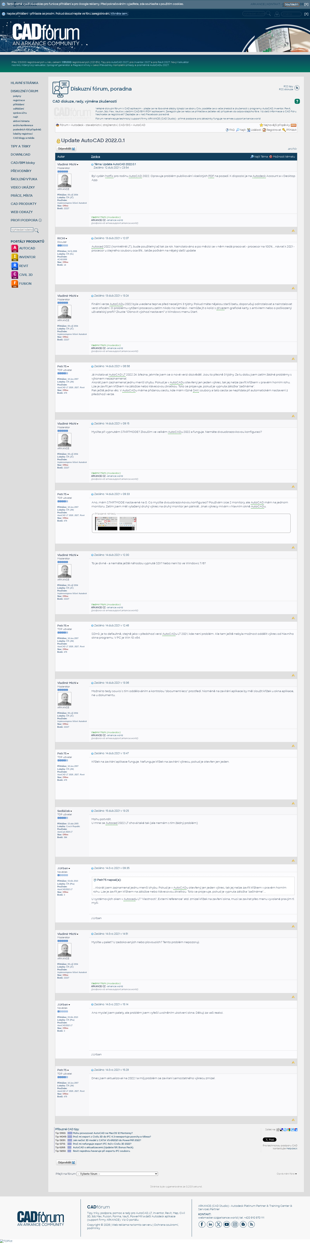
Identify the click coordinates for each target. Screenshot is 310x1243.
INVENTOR (26, 257)
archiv (292, 149)
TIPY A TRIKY (21, 146)
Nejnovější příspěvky (277, 125)
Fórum (64, 125)
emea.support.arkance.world (243, 118)
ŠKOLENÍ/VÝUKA (24, 179)
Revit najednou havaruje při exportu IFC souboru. (102, 1150)
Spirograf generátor (58, 65)
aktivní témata (21, 121)
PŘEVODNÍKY (21, 171)
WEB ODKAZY (22, 212)
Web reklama (120, 1225)
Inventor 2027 (142, 62)
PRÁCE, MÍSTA (22, 196)
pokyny (17, 96)
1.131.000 (66, 62)
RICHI (61, 238)
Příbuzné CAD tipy (67, 1129)
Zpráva (95, 156)
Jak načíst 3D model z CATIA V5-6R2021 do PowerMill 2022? (107, 1140)
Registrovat (274, 130)
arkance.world (115, 220)
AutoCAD (139, 125)
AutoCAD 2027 (119, 62)
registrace (19, 100)
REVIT (23, 266)
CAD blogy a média (23, 137)
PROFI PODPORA (24, 220)
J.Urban (63, 868)
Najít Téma (261, 156)
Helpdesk (291, 1148)
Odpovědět (64, 148)
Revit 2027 (164, 62)
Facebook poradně (157, 114)
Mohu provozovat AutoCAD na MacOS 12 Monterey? (103, 1133)
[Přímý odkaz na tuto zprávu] (92, 164)
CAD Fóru (290, 111)
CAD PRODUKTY (23, 204)
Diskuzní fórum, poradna (100, 89)
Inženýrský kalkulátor (34, 65)
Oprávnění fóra (286, 1173)
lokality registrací (22, 133)
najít (15, 116)
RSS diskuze (286, 89)
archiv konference (23, 125)
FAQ (232, 130)
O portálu (132, 1220)
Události (256, 130)
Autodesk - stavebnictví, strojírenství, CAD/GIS (101, 125)
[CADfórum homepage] (46, 34)
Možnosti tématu (283, 156)
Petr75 (62, 366)
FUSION (24, 284)
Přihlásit (291, 130)
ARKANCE (204, 1206)
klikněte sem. (119, 13)
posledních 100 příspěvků (27, 129)
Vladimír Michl (67, 164)
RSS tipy (288, 86)
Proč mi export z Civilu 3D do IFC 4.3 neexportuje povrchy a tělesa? (112, 1136)
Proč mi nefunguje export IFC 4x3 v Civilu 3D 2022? (102, 1143)
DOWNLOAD (20, 154)
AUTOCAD (26, 248)
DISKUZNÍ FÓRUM (24, 91)
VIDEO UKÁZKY (23, 187)
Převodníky (106, 65)
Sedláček (63, 811)
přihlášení (18, 104)
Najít (243, 130)
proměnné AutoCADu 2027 (153, 65)
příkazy (130, 65)
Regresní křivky (81, 65)
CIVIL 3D (25, 275)
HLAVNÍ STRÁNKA (24, 83)
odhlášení (18, 108)
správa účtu (20, 112)
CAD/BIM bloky (23, 163)
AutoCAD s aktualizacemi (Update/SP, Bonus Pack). (103, 1147)
